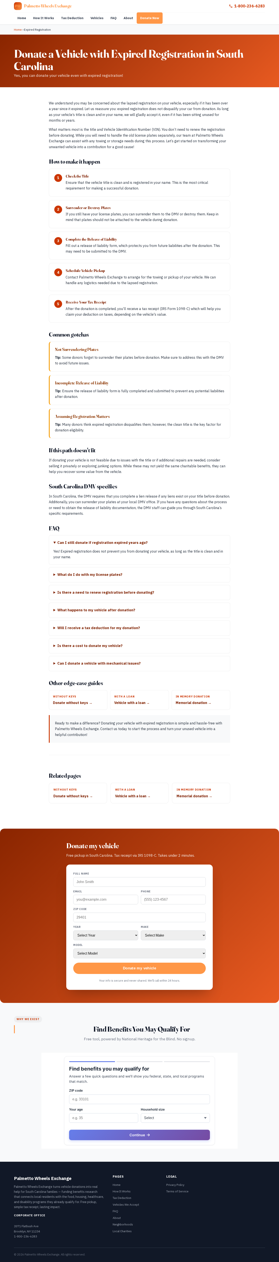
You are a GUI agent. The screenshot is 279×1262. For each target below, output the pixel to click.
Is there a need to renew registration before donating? (105, 592)
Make (144, 926)
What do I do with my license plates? (89, 574)
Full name (81, 873)
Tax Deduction (72, 18)
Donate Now (149, 18)
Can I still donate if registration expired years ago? (102, 542)
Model (78, 945)
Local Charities (122, 1231)
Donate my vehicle (139, 968)
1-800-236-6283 (249, 5)
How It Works (43, 18)
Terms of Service (177, 1191)
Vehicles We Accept (126, 1205)
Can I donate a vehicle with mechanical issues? (99, 663)
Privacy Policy (175, 1185)
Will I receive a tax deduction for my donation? (98, 627)
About (128, 18)
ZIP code (80, 909)
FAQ (114, 18)
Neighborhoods (123, 1224)
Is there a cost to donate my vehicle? (89, 645)
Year (77, 926)
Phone (146, 891)
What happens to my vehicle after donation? (96, 610)
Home (21, 18)
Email (77, 891)
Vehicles (97, 18)
